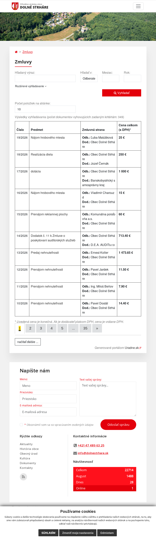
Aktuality (26, 444)
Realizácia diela (42, 154)
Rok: (127, 72)
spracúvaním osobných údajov (74, 425)
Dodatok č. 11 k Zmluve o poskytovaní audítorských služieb (53, 237)
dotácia (36, 171)
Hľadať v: (86, 72)
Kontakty (26, 467)
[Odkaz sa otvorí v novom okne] (23, 476)
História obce (29, 448)
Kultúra (25, 458)
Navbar (18, 6)
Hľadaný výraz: (25, 72)
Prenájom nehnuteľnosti (47, 269)
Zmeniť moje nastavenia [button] (77, 532)
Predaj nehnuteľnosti (45, 252)
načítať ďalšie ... (27, 342)
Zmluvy (27, 52)
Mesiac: (107, 72)
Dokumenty (28, 463)
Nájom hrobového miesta (48, 137)
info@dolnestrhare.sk (93, 453)
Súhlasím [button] (48, 532)
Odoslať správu (118, 425)
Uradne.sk (132, 347)
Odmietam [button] (107, 532)
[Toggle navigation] (138, 6)
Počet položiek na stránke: (32, 103)
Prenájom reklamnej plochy (49, 214)
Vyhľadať (123, 93)
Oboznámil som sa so (58, 425)
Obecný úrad (28, 453)
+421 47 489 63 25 (91, 445)
